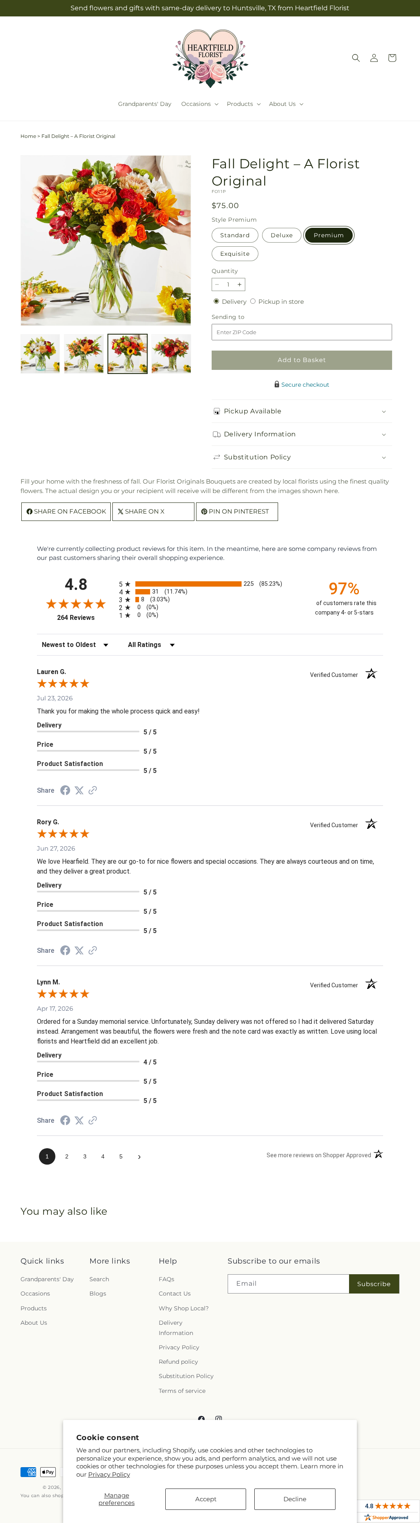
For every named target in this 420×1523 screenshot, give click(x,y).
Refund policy (178, 1361)
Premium (329, 235)
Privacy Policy (109, 1474)
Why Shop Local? (184, 1308)
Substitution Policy (186, 1376)
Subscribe (374, 1284)
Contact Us (175, 1293)
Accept (206, 1499)
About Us (34, 1322)
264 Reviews (86, 618)
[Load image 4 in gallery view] (171, 354)
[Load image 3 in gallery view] (127, 354)
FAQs (166, 1279)
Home (28, 136)
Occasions (35, 1293)
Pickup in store (281, 301)
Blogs (97, 1293)
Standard (235, 235)
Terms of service (182, 1391)
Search (99, 1279)
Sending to (240, 317)
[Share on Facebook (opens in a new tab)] (65, 791)
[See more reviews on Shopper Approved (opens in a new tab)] (92, 791)
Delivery (235, 301)
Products (34, 1308)
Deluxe (282, 235)
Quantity (225, 271)
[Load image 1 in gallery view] (40, 354)
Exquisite (235, 253)
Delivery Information (176, 1328)
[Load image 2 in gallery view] (83, 354)
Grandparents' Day (47, 1279)
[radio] (210, 584)
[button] (199, 103)
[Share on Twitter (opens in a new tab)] (79, 790)
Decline (294, 1499)
